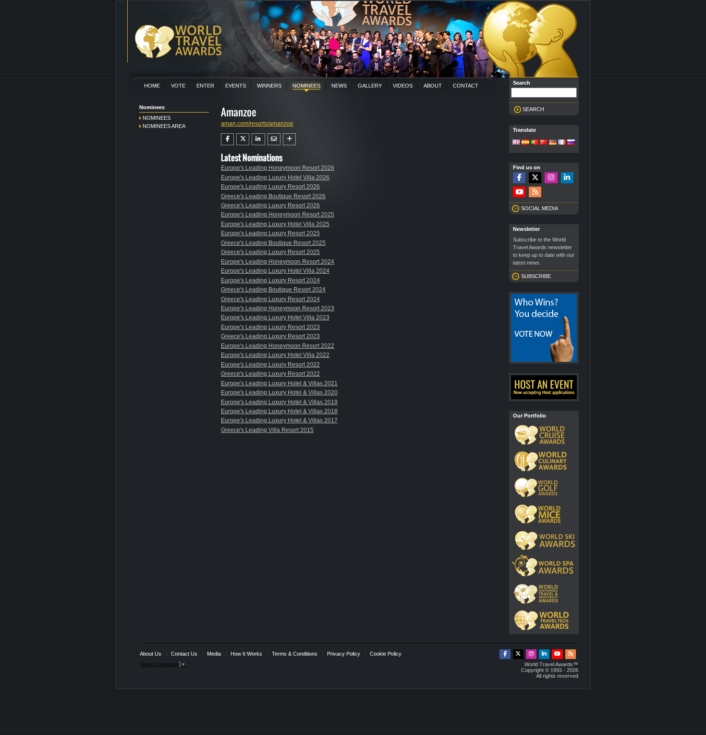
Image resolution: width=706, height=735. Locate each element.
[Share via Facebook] (227, 139)
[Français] (562, 142)
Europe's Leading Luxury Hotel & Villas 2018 (279, 411)
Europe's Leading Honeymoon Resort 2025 (277, 214)
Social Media (539, 208)
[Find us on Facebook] (519, 177)
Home (152, 86)
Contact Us (184, 654)
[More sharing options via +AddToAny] (289, 139)
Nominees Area (164, 126)
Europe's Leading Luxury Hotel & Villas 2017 (279, 420)
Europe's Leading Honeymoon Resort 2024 (277, 261)
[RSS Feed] (535, 192)
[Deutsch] (553, 142)
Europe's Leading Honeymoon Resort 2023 (277, 308)
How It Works (246, 654)
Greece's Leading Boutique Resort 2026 (273, 196)
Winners (269, 86)
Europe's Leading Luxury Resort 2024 (270, 280)
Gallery (370, 86)
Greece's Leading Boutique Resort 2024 (273, 289)
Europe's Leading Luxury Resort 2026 (270, 186)
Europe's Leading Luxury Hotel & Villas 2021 (279, 383)
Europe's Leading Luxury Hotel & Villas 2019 (279, 402)
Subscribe (536, 276)
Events (235, 86)
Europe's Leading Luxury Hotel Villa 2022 (275, 355)
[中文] (544, 142)
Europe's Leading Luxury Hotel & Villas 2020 (279, 392)
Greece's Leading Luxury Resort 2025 (270, 252)
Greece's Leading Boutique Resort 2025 (273, 243)
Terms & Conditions (294, 654)
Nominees (306, 86)
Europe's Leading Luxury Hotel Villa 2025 (275, 224)
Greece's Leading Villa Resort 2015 (267, 430)
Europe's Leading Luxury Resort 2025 (270, 233)
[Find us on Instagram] (551, 177)
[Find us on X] (535, 177)
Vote (178, 86)
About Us (150, 654)
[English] (516, 142)
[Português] (534, 142)
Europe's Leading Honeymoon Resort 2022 (277, 345)
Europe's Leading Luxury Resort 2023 (270, 327)
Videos (403, 86)
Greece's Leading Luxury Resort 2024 (270, 299)
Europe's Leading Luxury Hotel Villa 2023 (275, 317)
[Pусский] (571, 142)
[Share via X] (243, 139)
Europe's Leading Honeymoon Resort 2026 (277, 168)
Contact (465, 86)
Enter (205, 86)
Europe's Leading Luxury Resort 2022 (270, 364)
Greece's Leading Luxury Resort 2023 (270, 336)
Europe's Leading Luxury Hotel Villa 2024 (275, 270)
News (339, 86)
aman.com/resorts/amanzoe (257, 123)
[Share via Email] (274, 139)
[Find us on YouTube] (519, 192)
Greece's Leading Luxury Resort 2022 (270, 373)
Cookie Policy (386, 654)
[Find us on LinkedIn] (567, 177)
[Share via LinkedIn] (258, 139)
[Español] (525, 142)
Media (214, 654)
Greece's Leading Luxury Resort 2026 (270, 205)
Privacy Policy (343, 654)
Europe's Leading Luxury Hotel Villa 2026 (275, 177)
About (433, 86)
